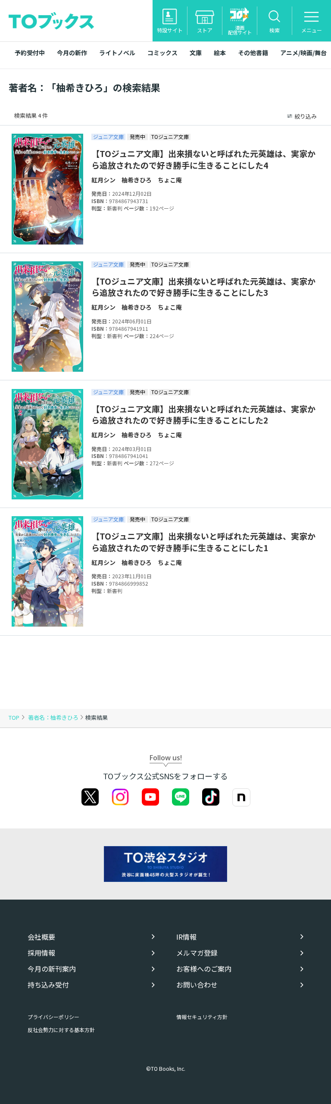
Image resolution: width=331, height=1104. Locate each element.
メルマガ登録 (197, 953)
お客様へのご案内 (203, 969)
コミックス (162, 52)
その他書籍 (253, 52)
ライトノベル (117, 52)
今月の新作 (72, 52)
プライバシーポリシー (53, 1016)
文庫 (196, 52)
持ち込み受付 (48, 985)
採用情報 (41, 953)
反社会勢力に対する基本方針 (61, 1029)
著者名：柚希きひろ (54, 717)
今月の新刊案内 (52, 969)
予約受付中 (30, 52)
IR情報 (186, 937)
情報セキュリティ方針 (202, 1016)
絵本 (220, 52)
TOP (14, 717)
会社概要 (41, 937)
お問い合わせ (197, 985)
